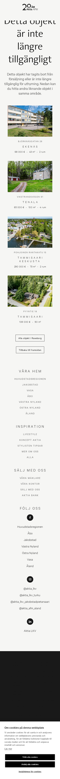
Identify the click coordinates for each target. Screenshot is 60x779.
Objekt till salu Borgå (43, 676)
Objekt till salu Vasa (43, 691)
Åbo (30, 396)
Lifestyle (30, 434)
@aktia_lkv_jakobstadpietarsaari (30, 601)
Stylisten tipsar (30, 445)
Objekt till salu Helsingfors (17, 663)
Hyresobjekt (43, 705)
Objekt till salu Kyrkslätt (17, 684)
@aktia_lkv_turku (30, 595)
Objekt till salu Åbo (17, 699)
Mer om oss (30, 451)
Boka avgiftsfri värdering (30, 715)
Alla (30, 457)
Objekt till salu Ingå (43, 682)
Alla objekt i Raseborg (30, 338)
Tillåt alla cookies (30, 757)
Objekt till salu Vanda (43, 670)
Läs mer (8, 749)
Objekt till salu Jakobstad (17, 692)
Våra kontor (30, 483)
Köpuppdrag (30, 721)
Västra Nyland (30, 401)
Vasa (30, 390)
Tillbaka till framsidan (30, 349)
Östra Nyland (30, 407)
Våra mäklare (30, 477)
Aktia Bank (30, 495)
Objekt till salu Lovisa (17, 676)
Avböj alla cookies (30, 764)
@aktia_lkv (30, 588)
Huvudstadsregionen (30, 378)
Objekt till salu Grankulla (43, 663)
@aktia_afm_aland (30, 608)
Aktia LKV (30, 630)
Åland (30, 413)
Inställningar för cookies (30, 772)
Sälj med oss (30, 489)
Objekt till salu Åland (17, 705)
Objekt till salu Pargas (43, 699)
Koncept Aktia (30, 439)
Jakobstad (30, 384)
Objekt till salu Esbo (17, 670)
